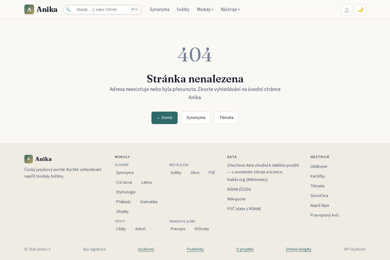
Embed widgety (298, 249)
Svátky (183, 9)
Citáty (121, 229)
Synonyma (159, 9)
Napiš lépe (319, 206)
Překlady (123, 202)
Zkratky (122, 211)
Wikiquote (236, 199)
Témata (226, 118)
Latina (146, 182)
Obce (195, 172)
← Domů (164, 118)
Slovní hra (319, 196)
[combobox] (102, 10)
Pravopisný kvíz (324, 215)
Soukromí (146, 249)
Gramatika (149, 202)
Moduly (205, 9)
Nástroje (230, 9)
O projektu (245, 249)
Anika (42, 9)
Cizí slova (124, 182)
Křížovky (202, 229)
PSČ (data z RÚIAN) (244, 209)
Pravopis (178, 229)
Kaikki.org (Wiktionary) (247, 180)
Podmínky (195, 249)
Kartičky (317, 176)
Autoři (140, 229)
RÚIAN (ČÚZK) (239, 189)
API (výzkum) (355, 249)
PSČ (212, 172)
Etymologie (125, 192)
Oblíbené (318, 167)
